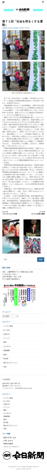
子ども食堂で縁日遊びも (11, 279)
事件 (5, 342)
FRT (30, 469)
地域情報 (6, 350)
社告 (5, 367)
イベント (6, 338)
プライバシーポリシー (11, 447)
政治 (5, 354)
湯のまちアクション (10, 363)
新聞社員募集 (8, 444)
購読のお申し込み (9, 437)
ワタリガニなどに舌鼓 (9, 213)
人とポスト (7, 346)
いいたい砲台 (8, 326)
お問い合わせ (8, 440)
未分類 (5, 358)
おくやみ (6, 330)
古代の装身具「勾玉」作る (11, 276)
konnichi (11, 28)
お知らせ (6, 334)
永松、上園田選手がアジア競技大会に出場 (17, 272)
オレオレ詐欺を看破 (38, 213)
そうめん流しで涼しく (10, 274)
